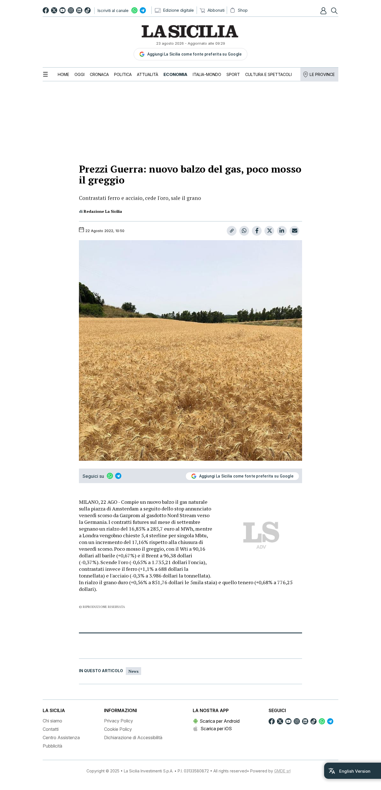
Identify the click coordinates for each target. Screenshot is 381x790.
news (133, 671)
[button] (324, 10)
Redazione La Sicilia (103, 211)
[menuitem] (63, 74)
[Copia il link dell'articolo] (232, 231)
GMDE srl (282, 770)
